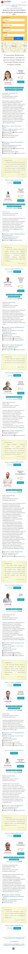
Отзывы (10, 182)
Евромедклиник (18, 345)
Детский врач (9, 39)
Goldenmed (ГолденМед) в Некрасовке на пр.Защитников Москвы (13, 896)
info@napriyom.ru (15, 941)
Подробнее (21, 81)
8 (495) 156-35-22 (12, 130)
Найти (18, 38)
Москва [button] (24, 2)
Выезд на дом (9, 37)
